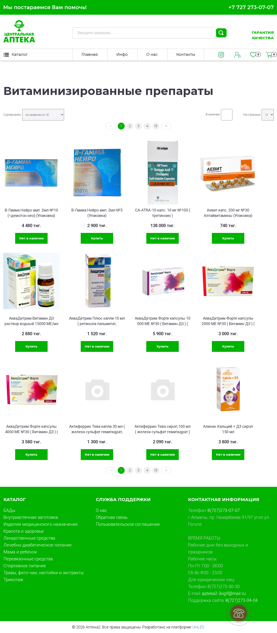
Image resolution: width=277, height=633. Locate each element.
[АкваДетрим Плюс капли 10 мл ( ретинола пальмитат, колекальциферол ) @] (97, 280)
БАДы (9, 510)
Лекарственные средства (29, 538)
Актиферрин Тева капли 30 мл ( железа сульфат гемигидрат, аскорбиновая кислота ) (97, 431)
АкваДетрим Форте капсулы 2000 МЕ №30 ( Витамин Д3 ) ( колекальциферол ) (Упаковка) (228, 323)
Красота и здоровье (23, 531)
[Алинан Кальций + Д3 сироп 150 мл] (228, 389)
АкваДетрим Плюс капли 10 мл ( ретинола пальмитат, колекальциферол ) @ (97, 323)
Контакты (185, 54)
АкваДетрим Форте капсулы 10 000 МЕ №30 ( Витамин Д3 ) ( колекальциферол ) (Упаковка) (162, 323)
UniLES (198, 627)
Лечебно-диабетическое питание (37, 545)
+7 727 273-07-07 (251, 7)
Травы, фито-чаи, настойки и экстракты (43, 572)
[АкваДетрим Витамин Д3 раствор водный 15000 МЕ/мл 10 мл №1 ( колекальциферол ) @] (31, 280)
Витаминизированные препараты (108, 91)
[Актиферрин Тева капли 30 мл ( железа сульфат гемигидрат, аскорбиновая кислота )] (97, 389)
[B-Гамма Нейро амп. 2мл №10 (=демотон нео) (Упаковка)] (31, 172)
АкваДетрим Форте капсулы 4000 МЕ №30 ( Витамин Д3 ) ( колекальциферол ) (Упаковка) (31, 431)
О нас (152, 54)
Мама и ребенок (20, 551)
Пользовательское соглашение (128, 524)
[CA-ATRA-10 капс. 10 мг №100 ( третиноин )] (162, 172)
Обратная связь (112, 517)
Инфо (122, 54)
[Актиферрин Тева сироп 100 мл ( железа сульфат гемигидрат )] (162, 389)
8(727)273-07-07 (224, 510)
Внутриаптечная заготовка (30, 517)
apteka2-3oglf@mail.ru (224, 593)
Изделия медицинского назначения (40, 524)
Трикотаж (13, 579)
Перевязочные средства (28, 558)
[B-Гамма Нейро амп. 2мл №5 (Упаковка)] (97, 172)
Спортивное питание (24, 565)
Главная (90, 54)
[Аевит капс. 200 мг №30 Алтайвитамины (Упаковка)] (228, 172)
